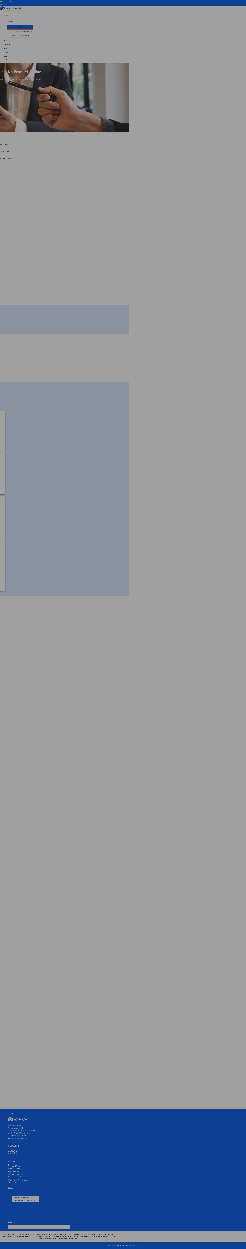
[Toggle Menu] (20, 27)
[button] (14, 22)
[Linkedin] (6, 5)
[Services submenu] (21, 1194)
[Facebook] (1, 5)
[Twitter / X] (4, 5)
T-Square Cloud (133, 1245)
